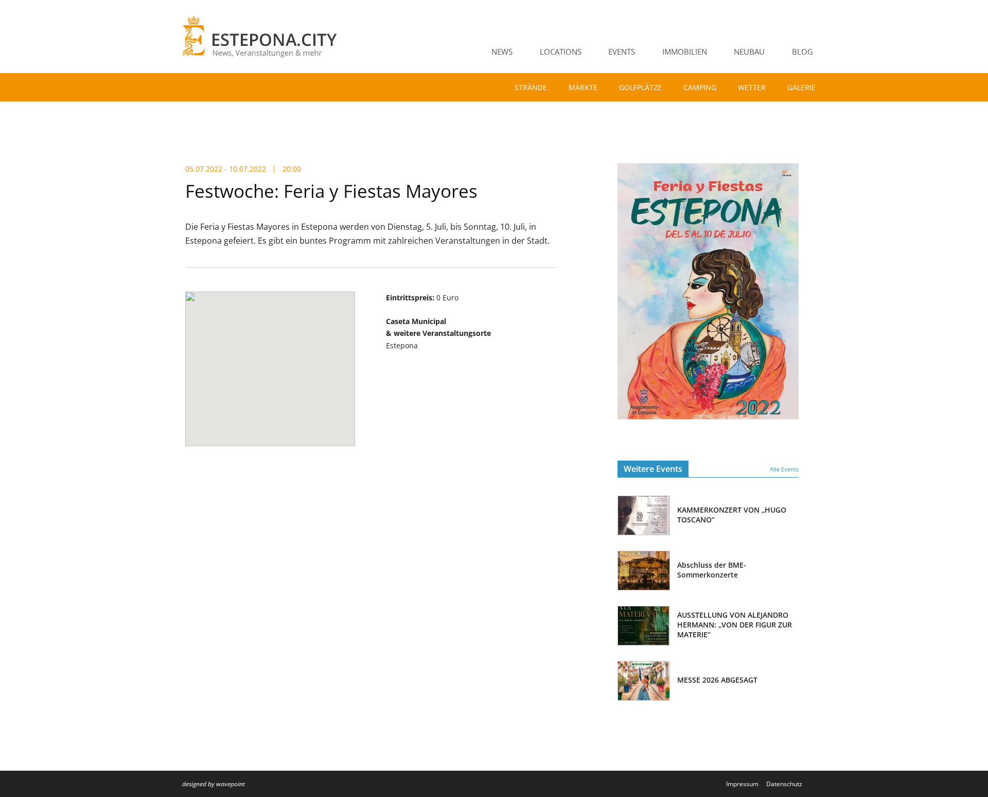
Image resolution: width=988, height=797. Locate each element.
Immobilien (684, 51)
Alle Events (784, 469)
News (502, 51)
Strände (531, 87)
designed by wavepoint (213, 783)
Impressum (742, 783)
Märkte (583, 87)
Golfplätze (640, 87)
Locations (560, 51)
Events (621, 51)
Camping (699, 87)
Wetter (752, 87)
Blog (802, 51)
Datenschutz (784, 783)
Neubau (749, 51)
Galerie (801, 87)
